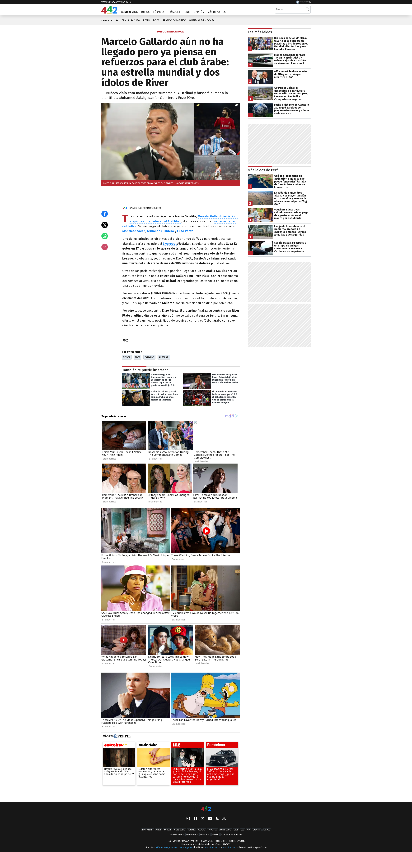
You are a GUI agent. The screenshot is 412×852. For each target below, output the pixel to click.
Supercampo (225, 830)
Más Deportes (216, 12)
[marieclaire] (153, 745)
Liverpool (170, 244)
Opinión (199, 12)
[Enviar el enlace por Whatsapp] (104, 236)
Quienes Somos (176, 835)
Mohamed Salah (133, 231)
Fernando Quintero (160, 231)
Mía (248, 830)
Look (236, 830)
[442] (206, 808)
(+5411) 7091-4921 (212, 847)
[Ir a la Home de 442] (109, 12)
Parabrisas (212, 830)
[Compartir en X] (104, 225)
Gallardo (149, 357)
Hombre (191, 830)
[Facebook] (195, 819)
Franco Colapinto (174, 20)
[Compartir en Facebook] (104, 214)
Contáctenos (191, 835)
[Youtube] (210, 818)
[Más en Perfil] (122, 736)
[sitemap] (224, 818)
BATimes (266, 830)
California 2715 (161, 847)
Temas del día (109, 20)
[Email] (104, 247)
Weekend (201, 830)
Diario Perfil (147, 830)
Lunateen (257, 830)
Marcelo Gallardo (210, 216)
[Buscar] (307, 9)
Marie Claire (179, 830)
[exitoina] (119, 745)
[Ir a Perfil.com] (303, 2)
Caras (158, 830)
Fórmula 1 (159, 12)
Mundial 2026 (129, 12)
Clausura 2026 (131, 20)
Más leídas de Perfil (264, 170)
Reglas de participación (231, 835)
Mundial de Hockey (201, 20)
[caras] (187, 745)
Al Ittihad (164, 357)
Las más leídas (260, 32)
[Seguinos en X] (202, 819)
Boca (156, 20)
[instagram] (188, 819)
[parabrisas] (222, 745)
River (146, 20)
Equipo (215, 835)
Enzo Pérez (185, 231)
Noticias (167, 830)
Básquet (174, 12)
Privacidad (205, 835)
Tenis (186, 12)
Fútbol (145, 12)
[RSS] (217, 818)
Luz (242, 830)
